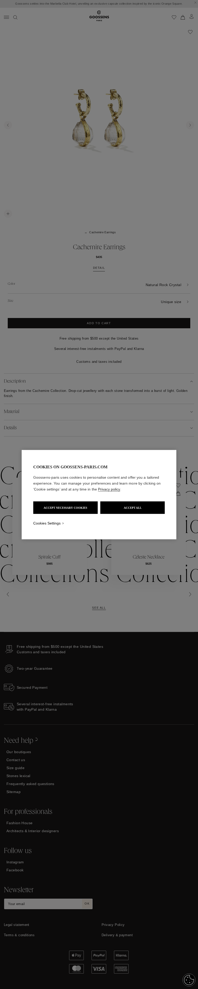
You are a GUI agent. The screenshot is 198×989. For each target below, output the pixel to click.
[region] (99, 494)
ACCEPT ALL (133, 507)
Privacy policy (109, 489)
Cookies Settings (47, 523)
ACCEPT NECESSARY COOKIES (65, 507)
